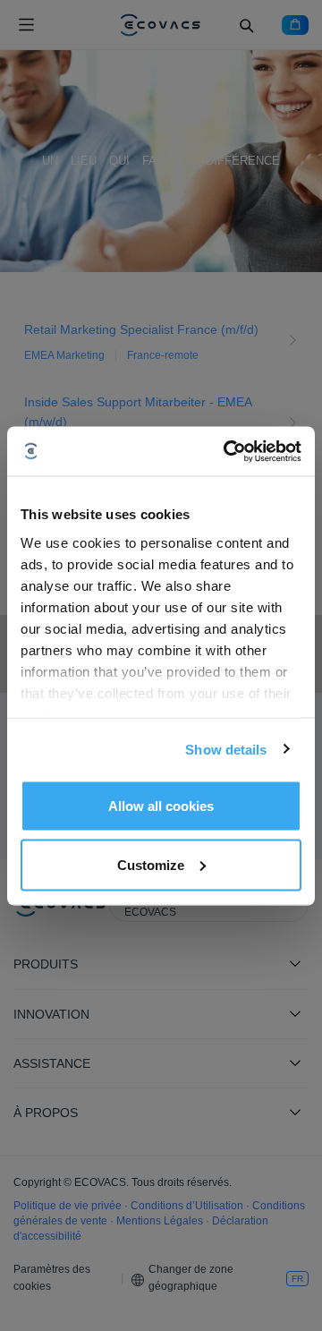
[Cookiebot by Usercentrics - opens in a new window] (227, 451)
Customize (150, 864)
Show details (226, 748)
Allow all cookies (161, 806)
